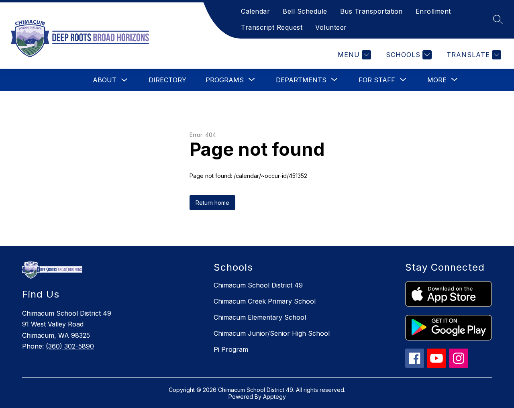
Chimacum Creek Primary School (265, 301)
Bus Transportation (371, 11)
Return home (212, 202)
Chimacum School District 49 (258, 285)
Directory (167, 80)
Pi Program (231, 349)
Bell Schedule (305, 11)
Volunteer (331, 27)
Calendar (255, 11)
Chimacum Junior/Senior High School (272, 333)
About (104, 80)
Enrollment (433, 11)
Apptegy (274, 396)
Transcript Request (271, 27)
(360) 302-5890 (70, 346)
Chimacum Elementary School (260, 317)
